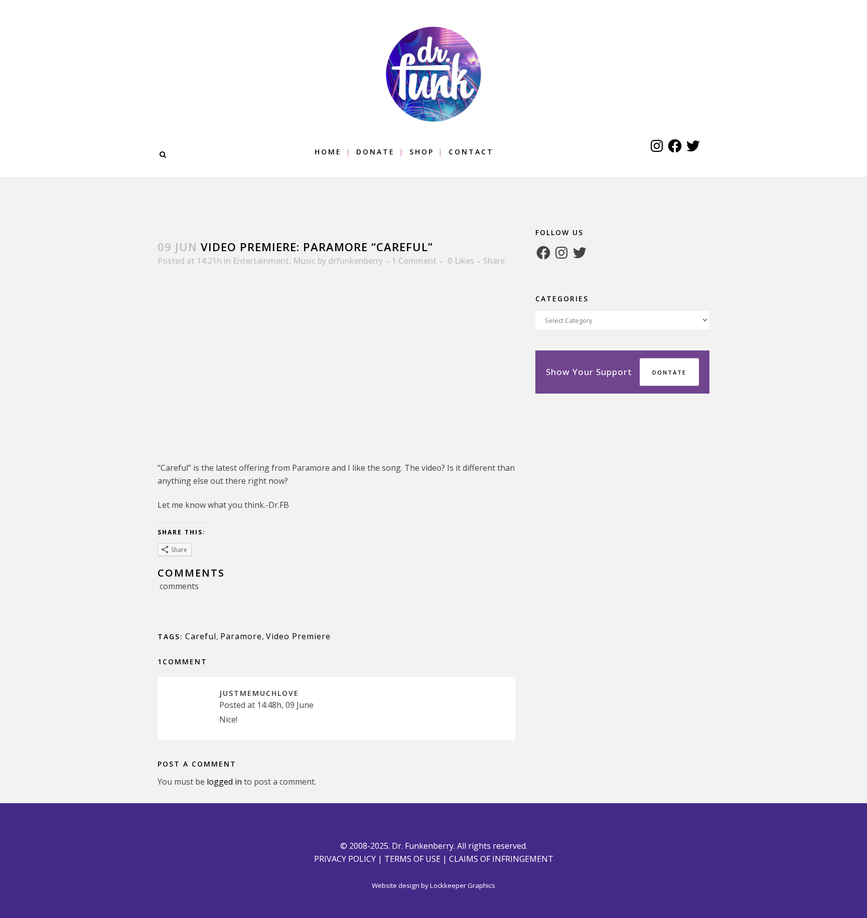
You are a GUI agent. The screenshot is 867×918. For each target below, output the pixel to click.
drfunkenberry (355, 260)
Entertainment (261, 260)
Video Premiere (298, 636)
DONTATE (669, 372)
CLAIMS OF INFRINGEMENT (501, 858)
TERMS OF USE (412, 858)
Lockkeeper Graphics (462, 885)
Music (304, 260)
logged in (224, 781)
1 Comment (414, 260)
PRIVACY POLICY (345, 858)
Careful (200, 636)
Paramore (241, 636)
